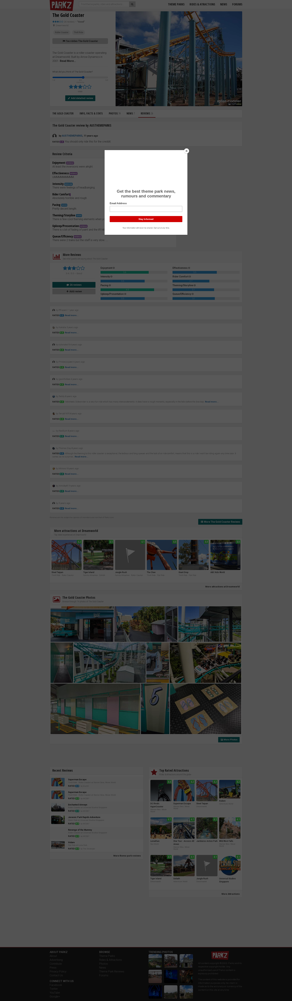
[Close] (186, 150)
